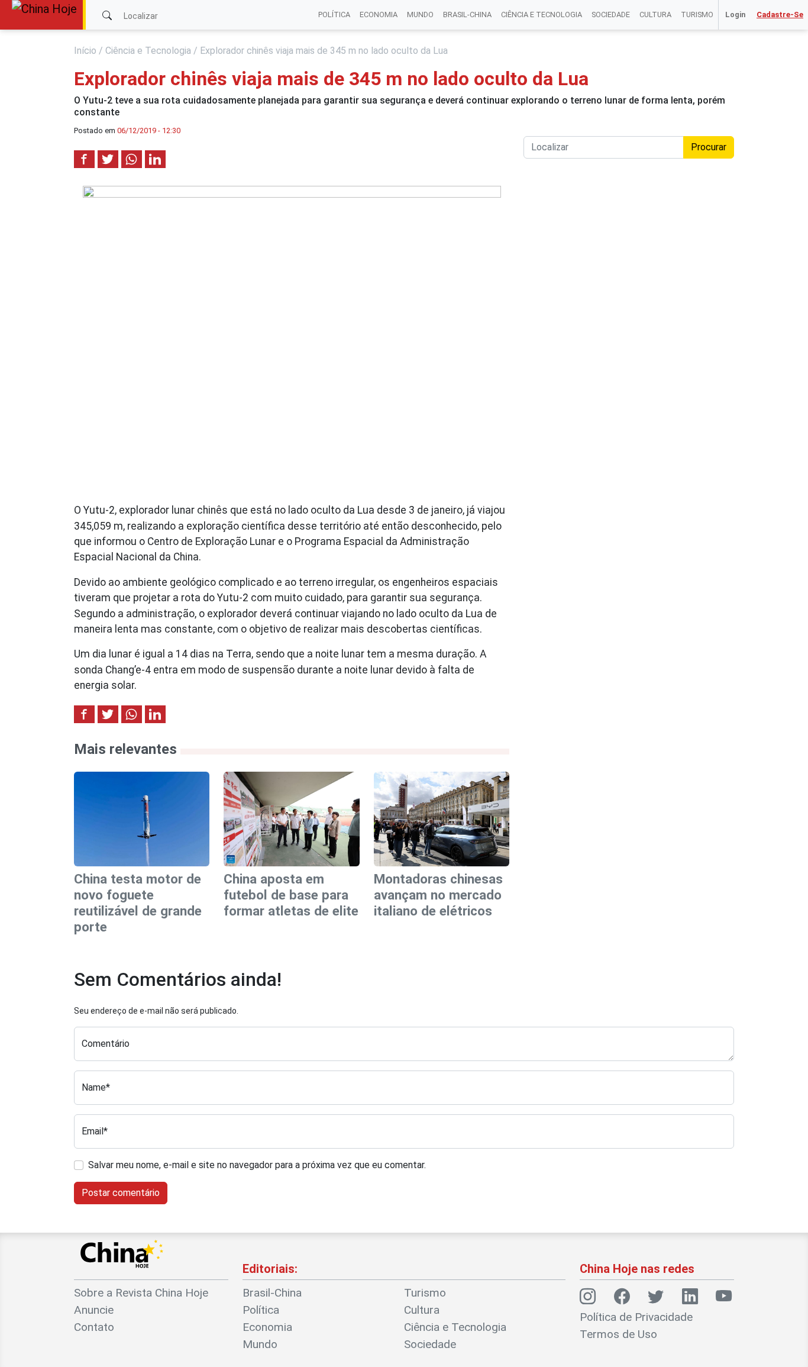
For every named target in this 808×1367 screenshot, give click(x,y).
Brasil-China (467, 14)
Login (735, 14)
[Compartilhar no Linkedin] (155, 159)
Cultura (655, 14)
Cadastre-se (780, 14)
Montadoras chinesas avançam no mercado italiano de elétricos (438, 894)
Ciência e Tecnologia (541, 14)
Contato (94, 1327)
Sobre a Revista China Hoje (141, 1293)
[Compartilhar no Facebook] (84, 159)
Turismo (697, 14)
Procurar (708, 147)
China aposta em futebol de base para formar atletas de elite (291, 894)
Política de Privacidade (636, 1317)
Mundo (420, 14)
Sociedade (611, 14)
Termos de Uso (618, 1334)
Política (334, 14)
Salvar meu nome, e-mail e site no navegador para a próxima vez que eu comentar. (257, 1165)
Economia (378, 14)
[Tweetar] (108, 159)
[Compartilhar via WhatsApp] (131, 159)
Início (85, 50)
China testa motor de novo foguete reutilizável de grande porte (138, 902)
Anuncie (94, 1310)
